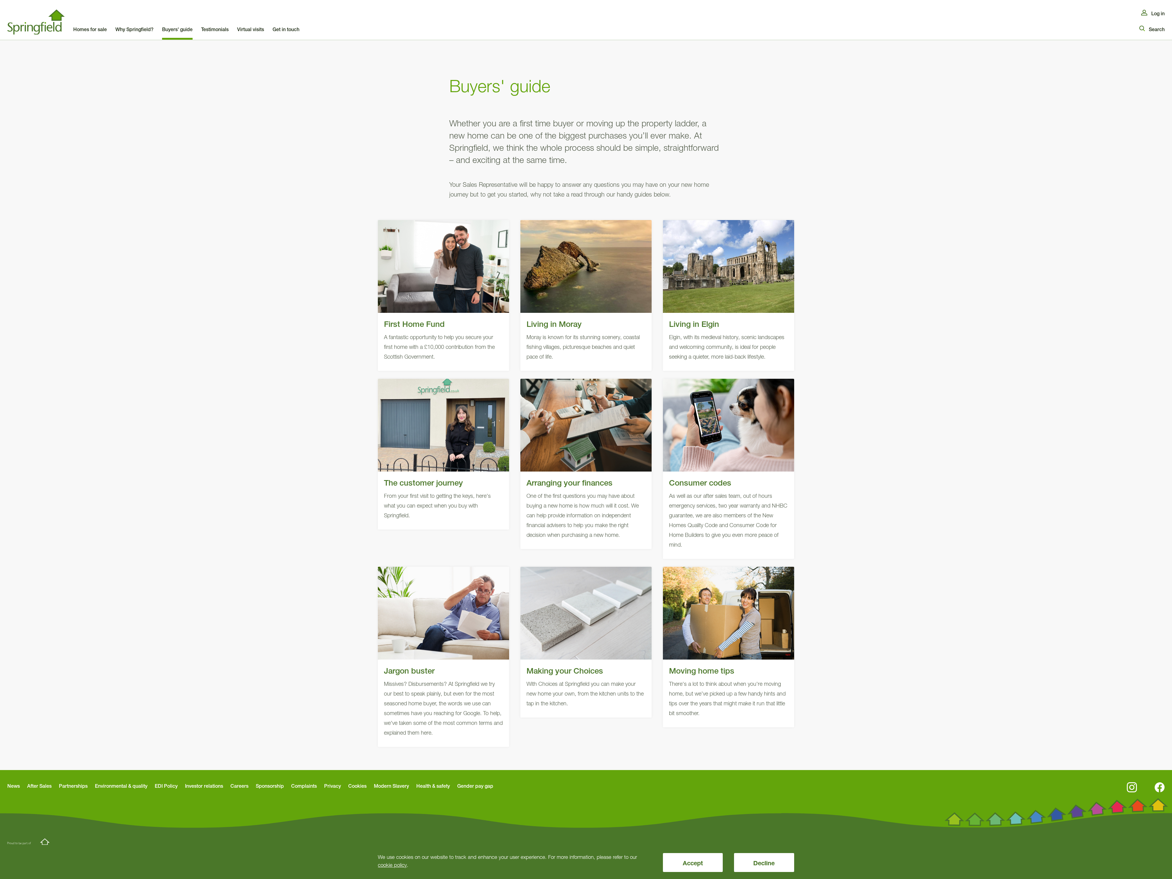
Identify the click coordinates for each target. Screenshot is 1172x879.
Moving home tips (728, 647)
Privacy (332, 786)
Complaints (304, 786)
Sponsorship (270, 786)
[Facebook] (1160, 787)
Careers (239, 786)
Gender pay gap (475, 786)
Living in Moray (586, 295)
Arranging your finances (586, 464)
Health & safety (433, 786)
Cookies (357, 786)
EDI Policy (166, 786)
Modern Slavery (391, 786)
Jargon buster (443, 657)
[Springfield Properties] (36, 22)
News (13, 786)
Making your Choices (586, 642)
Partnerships (73, 786)
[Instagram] (1132, 787)
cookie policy (392, 865)
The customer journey (443, 454)
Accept (693, 863)
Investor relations (204, 786)
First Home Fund (443, 295)
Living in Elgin (728, 295)
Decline (764, 863)
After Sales (39, 786)
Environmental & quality (121, 786)
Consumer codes (728, 469)
